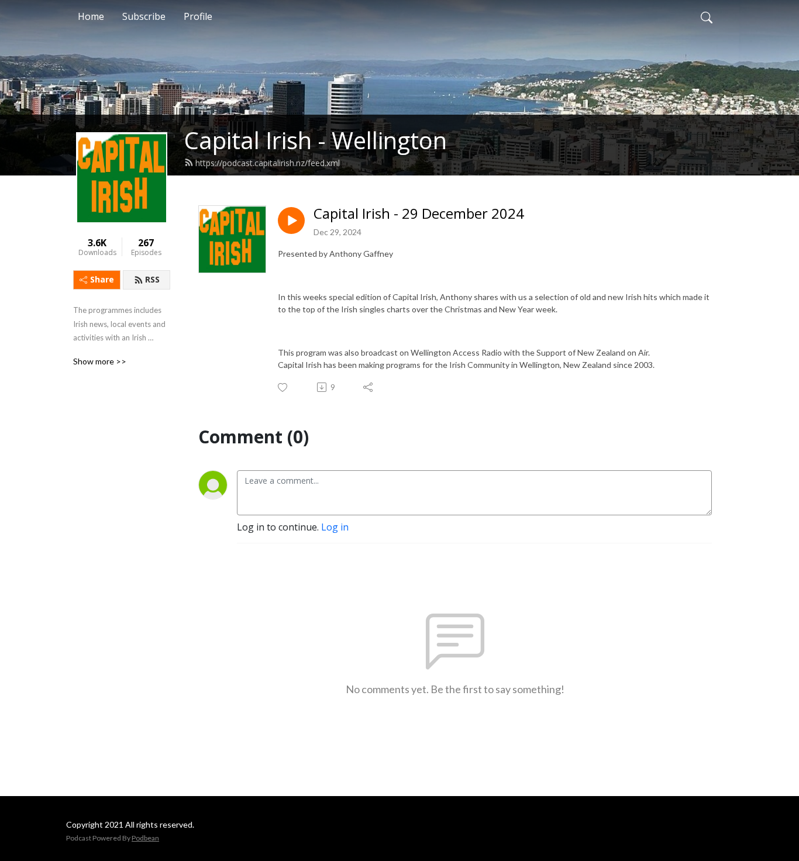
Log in (335, 527)
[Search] (706, 16)
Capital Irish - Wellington (315, 140)
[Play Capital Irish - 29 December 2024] (291, 220)
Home (91, 16)
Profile (198, 16)
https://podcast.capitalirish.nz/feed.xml (267, 162)
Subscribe (144, 16)
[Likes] (283, 387)
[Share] (369, 387)
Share (102, 279)
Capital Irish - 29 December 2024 (419, 213)
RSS (152, 279)
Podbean (145, 838)
